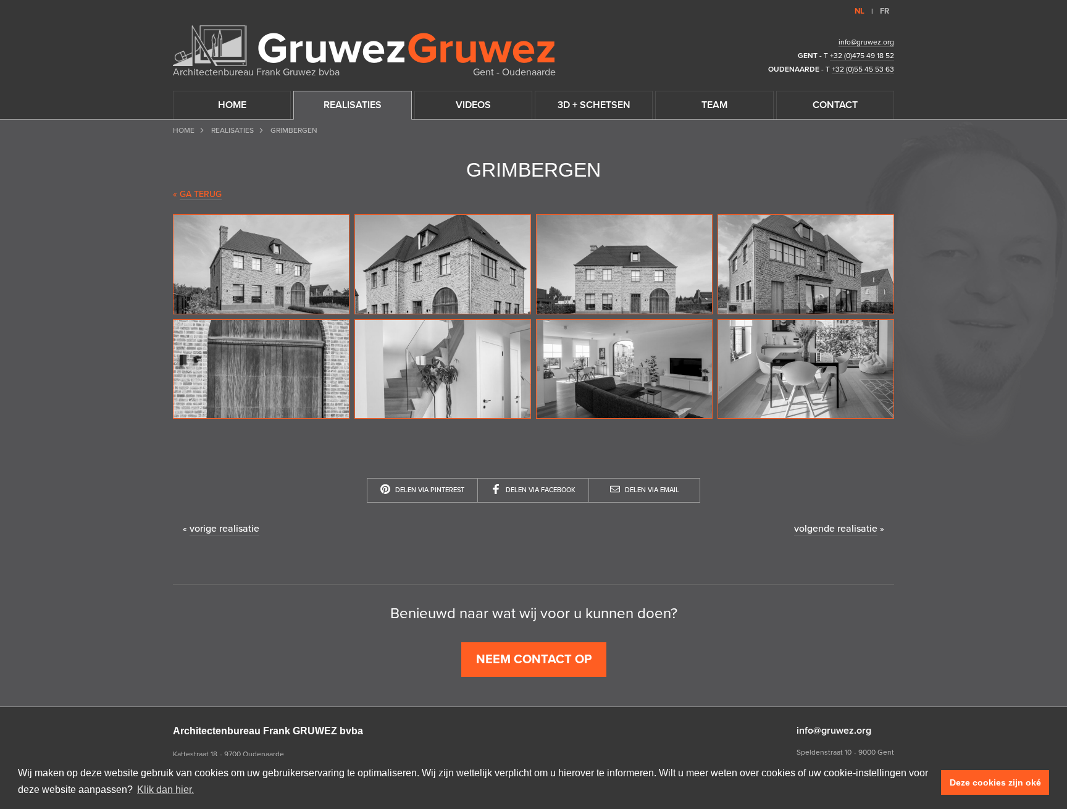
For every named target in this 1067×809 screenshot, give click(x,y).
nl (859, 11)
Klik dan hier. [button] (165, 789)
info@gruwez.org (866, 42)
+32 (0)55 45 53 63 (863, 69)
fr (884, 11)
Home (184, 130)
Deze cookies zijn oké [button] (995, 782)
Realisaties (232, 130)
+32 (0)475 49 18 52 (862, 55)
